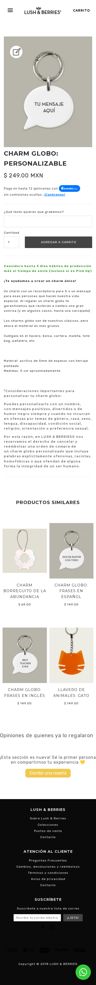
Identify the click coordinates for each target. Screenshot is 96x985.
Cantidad (11, 232)
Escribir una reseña (48, 773)
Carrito (81, 10)
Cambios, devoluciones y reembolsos (48, 866)
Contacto (48, 837)
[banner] (42, 10)
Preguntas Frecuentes (48, 860)
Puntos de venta (48, 831)
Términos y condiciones (48, 873)
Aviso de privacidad (48, 879)
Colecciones (48, 825)
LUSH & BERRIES (64, 964)
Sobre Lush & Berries (48, 818)
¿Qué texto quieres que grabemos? (34, 212)
